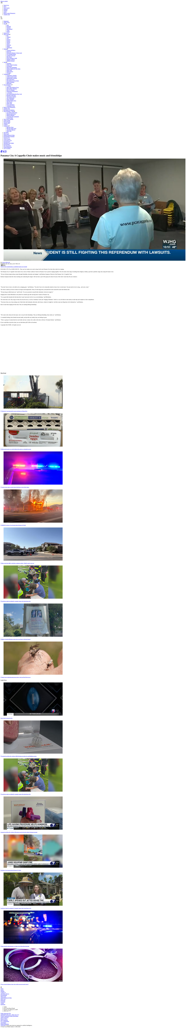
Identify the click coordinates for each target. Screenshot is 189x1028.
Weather (5, 10)
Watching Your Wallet (9, 143)
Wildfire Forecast (10, 61)
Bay (7, 35)
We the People (7, 122)
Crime (7, 30)
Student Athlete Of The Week (13, 68)
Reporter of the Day (11, 95)
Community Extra (10, 106)
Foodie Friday (9, 118)
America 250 (7, 123)
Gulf (7, 38)
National (6, 9)
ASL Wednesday (10, 98)
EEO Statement (4, 1020)
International (9, 29)
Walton (8, 46)
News (5, 6)
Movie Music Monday (11, 88)
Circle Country (7, 139)
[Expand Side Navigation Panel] (2, 2)
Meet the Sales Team (11, 128)
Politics (8, 31)
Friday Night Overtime (11, 65)
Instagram (3, 1004)
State (7, 25)
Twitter (2, 1003)
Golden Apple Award (11, 76)
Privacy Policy (4, 1018)
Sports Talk (9, 70)
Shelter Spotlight (10, 82)
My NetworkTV (7, 145)
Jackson (8, 42)
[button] (6, 23)
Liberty (8, 43)
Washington (9, 47)
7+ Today (8, 86)
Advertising (3, 1022)
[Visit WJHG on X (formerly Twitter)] (3, 152)
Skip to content (4, 1)
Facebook (3, 1001)
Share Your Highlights (11, 67)
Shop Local (6, 133)
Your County (7, 8)
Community (6, 74)
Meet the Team (9, 127)
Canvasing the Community (12, 116)
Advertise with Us (5, 993)
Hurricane (8, 51)
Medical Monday (10, 115)
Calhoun (8, 37)
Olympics (8, 72)
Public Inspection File (6, 1013)
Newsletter (6, 132)
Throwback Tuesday (11, 96)
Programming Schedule (9, 136)
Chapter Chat (7, 14)
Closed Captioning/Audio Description (9, 1016)
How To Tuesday (10, 90)
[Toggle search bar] (1, 17)
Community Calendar (11, 75)
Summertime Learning (11, 78)
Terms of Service (4, 1017)
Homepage (6, 21)
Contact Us (6, 126)
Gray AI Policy (7, 148)
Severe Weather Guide (11, 58)
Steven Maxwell (6, 262)
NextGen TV (7, 137)
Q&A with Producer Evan (12, 87)
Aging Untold (7, 120)
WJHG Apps (7, 22)
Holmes (8, 41)
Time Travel (9, 102)
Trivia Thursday (10, 99)
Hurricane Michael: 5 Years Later (14, 53)
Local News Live (8, 140)
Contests (6, 124)
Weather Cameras (10, 59)
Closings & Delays (10, 50)
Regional (8, 26)
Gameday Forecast (10, 55)
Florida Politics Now (11, 100)
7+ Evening (9, 92)
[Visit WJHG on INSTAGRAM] (5, 152)
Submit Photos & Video (9, 135)
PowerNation (7, 144)
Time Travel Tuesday (8, 119)
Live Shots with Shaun (11, 112)
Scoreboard (9, 66)
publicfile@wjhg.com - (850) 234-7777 (10, 1014)
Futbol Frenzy (9, 71)
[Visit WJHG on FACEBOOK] (1, 152)
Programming (4, 995)
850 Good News (10, 79)
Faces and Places (10, 104)
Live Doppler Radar (11, 54)
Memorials (8, 83)
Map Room (9, 57)
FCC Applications (5, 1021)
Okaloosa (8, 45)
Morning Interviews (11, 114)
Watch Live (6, 5)
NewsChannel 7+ (8, 84)
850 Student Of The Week (12, 80)
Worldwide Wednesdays (12, 91)
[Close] (2, 18)
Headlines (8, 63)
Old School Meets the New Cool (14, 94)
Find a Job (8, 131)
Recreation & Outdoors (9, 110)
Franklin (8, 39)
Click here (3, 1025)
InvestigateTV (7, 141)
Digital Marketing (8, 147)
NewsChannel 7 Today (9, 111)
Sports (5, 12)
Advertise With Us (10, 129)
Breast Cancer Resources (9, 13)
